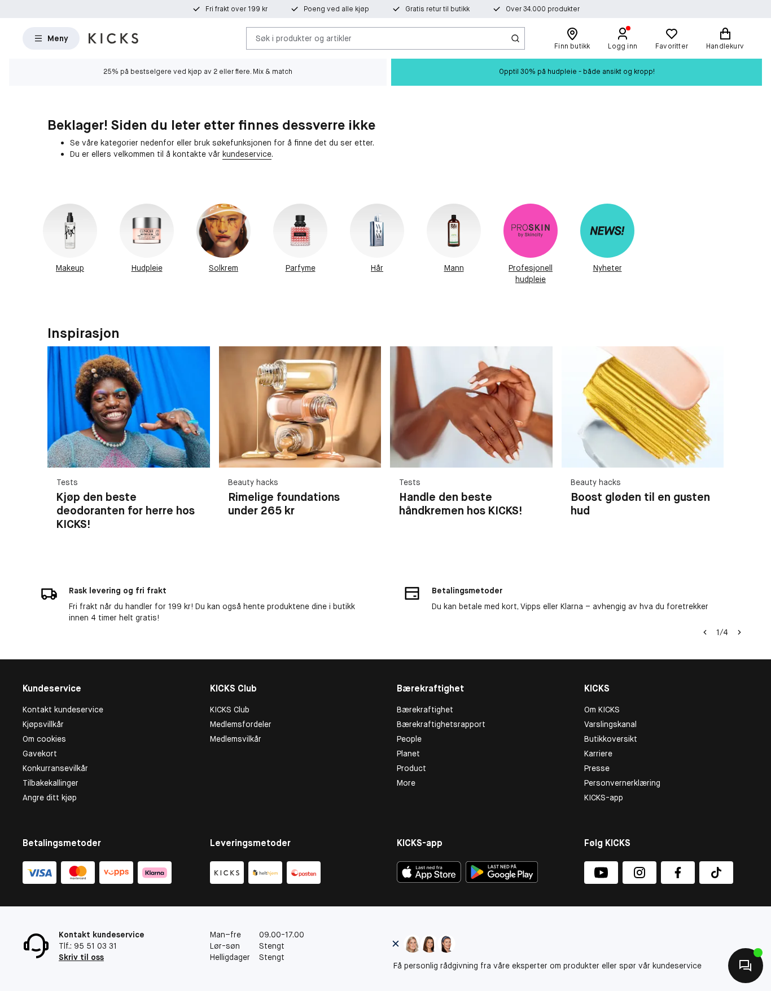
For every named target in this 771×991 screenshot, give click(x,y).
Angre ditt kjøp (50, 797)
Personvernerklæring (622, 783)
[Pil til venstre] (705, 632)
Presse (597, 768)
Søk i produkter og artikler (304, 38)
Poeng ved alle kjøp (336, 9)
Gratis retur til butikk (437, 9)
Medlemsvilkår (235, 739)
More (406, 783)
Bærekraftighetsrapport (441, 724)
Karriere (598, 753)
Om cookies (44, 739)
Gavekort (40, 753)
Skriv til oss (81, 957)
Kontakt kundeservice (63, 709)
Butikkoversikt (610, 739)
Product (411, 768)
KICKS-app (603, 797)
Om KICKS (602, 709)
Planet (408, 753)
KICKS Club (229, 709)
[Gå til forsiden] (113, 38)
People (409, 739)
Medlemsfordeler (240, 724)
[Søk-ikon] (515, 38)
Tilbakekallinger (50, 783)
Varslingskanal (610, 724)
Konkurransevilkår (55, 768)
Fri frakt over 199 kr (236, 9)
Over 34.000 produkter (543, 9)
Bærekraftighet (425, 709)
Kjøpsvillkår (43, 724)
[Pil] (710, 445)
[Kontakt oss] (745, 965)
